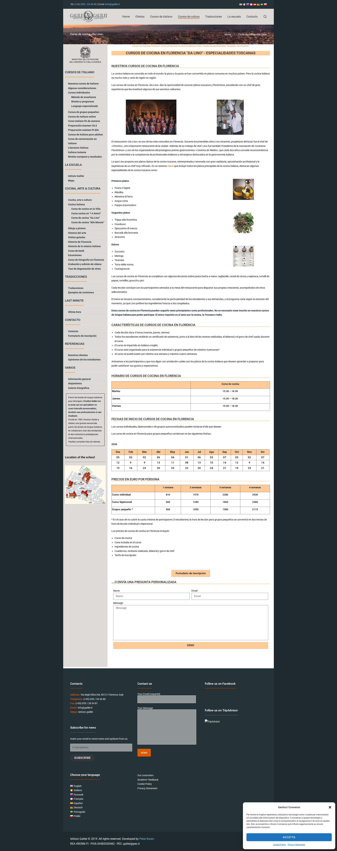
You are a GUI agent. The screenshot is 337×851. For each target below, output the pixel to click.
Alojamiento (75, 383)
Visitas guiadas (76, 237)
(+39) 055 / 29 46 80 (85, 4)
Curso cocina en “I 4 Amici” (86, 213)
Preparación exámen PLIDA (83, 130)
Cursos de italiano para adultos (85, 134)
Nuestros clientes (78, 355)
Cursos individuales (79, 92)
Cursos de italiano (161, 16)
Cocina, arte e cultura (80, 199)
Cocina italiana (76, 204)
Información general (79, 379)
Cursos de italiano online (82, 116)
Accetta (289, 837)
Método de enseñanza (83, 97)
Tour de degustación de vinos (84, 268)
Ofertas (139, 16)
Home (126, 16)
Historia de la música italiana (84, 246)
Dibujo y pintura (77, 228)
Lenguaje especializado (84, 106)
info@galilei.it (112, 4)
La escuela (234, 16)
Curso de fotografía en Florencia (86, 259)
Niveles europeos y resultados (85, 156)
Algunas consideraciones (82, 88)
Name (116, 590)
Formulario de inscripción (82, 335)
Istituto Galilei (76, 176)
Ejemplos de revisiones (81, 292)
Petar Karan (146, 838)
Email (194, 590)
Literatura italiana (78, 147)
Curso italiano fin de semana (84, 121)
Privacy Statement (296, 844)
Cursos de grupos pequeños (83, 112)
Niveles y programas (82, 101)
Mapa (71, 180)
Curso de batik (76, 250)
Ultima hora (74, 312)
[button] (330, 807)
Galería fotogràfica (78, 388)
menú (170, 166)
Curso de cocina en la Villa (86, 208)
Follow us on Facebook (220, 683)
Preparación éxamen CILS (82, 125)
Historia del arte (77, 233)
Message (118, 603)
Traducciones (213, 16)
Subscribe (82, 757)
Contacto (252, 16)
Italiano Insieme (77, 152)
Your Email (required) (148, 694)
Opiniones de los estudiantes (84, 359)
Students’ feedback (147, 779)
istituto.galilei (85, 712)
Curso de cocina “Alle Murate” (87, 222)
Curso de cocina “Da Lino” (85, 217)
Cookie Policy (279, 844)
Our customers (145, 775)
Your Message (145, 708)
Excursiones (75, 255)
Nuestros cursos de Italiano (83, 83)
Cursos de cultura (189, 16)
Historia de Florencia (79, 241)
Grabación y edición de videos (84, 264)
